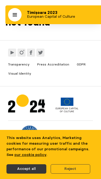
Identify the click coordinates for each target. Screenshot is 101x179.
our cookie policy (30, 155)
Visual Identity (19, 73)
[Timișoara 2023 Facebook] (31, 53)
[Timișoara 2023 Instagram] (22, 53)
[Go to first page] (26, 104)
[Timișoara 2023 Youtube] (12, 53)
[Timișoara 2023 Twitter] (40, 53)
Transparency (19, 64)
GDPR (81, 64)
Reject (70, 169)
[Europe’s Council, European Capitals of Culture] (67, 111)
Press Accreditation (53, 64)
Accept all (26, 169)
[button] (15, 14)
